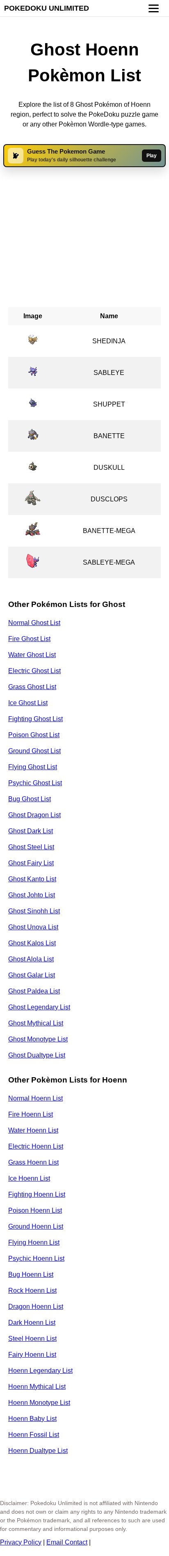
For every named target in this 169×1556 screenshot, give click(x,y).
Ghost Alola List (31, 959)
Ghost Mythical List (35, 1023)
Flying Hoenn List (33, 1242)
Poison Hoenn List (35, 1210)
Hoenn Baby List (32, 1418)
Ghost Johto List (31, 895)
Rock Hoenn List (32, 1290)
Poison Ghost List (33, 734)
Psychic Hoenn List (36, 1258)
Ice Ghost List (28, 702)
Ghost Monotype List (38, 1039)
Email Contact (66, 1542)
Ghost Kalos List (32, 943)
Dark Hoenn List (31, 1322)
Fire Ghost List (29, 638)
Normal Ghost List (34, 622)
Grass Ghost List (32, 686)
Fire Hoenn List (30, 1114)
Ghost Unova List (33, 927)
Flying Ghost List (32, 766)
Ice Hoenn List (29, 1178)
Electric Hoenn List (35, 1146)
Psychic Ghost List (35, 782)
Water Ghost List (32, 654)
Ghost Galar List (31, 975)
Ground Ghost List (34, 750)
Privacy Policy (20, 1542)
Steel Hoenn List (32, 1338)
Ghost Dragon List (34, 814)
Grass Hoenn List (33, 1162)
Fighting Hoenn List (36, 1194)
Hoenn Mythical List (37, 1386)
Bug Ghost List (29, 798)
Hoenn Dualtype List (38, 1450)
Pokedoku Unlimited (46, 8)
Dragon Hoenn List (35, 1306)
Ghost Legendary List (39, 1007)
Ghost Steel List (31, 847)
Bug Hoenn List (30, 1274)
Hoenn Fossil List (33, 1434)
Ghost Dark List (30, 830)
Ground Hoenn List (35, 1226)
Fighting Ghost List (35, 718)
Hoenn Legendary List (40, 1370)
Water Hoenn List (33, 1130)
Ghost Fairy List (31, 863)
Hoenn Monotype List (39, 1402)
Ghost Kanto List (32, 879)
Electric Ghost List (34, 670)
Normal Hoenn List (35, 1098)
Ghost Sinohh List (34, 911)
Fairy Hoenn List (32, 1354)
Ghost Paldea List (34, 991)
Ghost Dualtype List (36, 1055)
